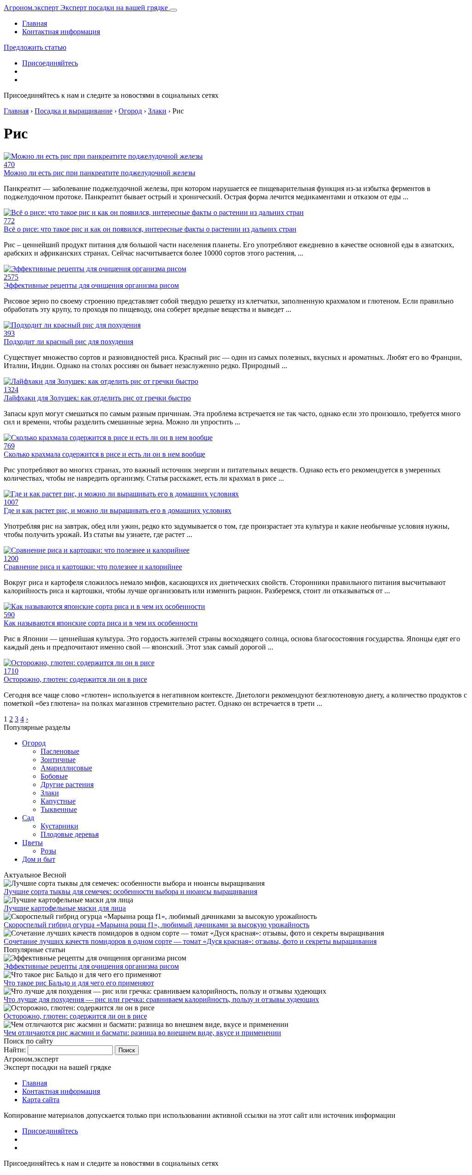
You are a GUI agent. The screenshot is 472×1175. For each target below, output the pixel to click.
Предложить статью (35, 47)
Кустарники (59, 826)
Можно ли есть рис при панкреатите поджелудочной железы (99, 173)
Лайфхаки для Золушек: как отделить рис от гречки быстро (97, 398)
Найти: (15, 1050)
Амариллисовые (66, 768)
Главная (34, 23)
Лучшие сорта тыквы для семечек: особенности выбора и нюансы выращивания (130, 891)
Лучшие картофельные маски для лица (65, 908)
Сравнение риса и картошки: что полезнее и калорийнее (93, 567)
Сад (28, 818)
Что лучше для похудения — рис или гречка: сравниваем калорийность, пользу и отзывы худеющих (161, 999)
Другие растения (67, 784)
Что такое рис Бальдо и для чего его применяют (79, 983)
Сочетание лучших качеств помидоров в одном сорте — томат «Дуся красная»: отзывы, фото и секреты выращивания (190, 941)
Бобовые (54, 776)
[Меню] (173, 10)
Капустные (58, 801)
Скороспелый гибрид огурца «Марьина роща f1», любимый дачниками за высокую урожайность (156, 925)
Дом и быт (38, 859)
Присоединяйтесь (50, 63)
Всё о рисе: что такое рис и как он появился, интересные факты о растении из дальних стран (150, 229)
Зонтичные (58, 759)
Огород (34, 743)
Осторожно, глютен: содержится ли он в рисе (75, 679)
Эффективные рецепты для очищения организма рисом (91, 285)
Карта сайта (40, 1099)
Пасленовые (60, 751)
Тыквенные (59, 809)
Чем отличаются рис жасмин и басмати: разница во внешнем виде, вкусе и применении (142, 1033)
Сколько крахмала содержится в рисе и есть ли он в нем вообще (104, 454)
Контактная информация (61, 32)
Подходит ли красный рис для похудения (68, 342)
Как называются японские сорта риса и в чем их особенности (101, 623)
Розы (48, 851)
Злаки (50, 793)
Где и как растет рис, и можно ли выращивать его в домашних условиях (117, 510)
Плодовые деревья (70, 834)
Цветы (32, 843)
